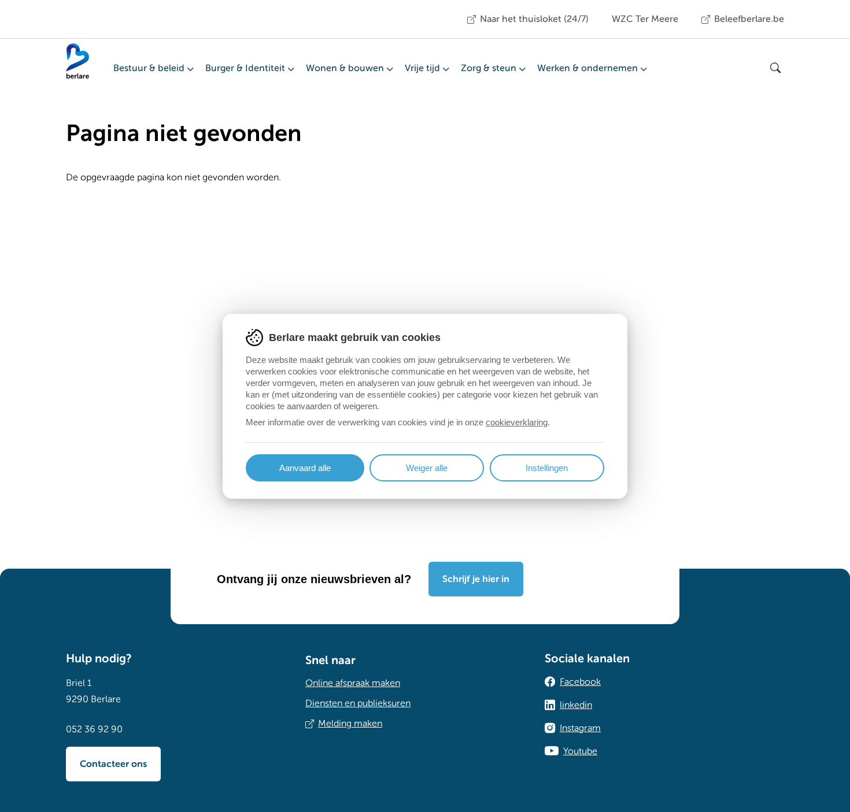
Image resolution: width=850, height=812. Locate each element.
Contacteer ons (113, 764)
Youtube (580, 751)
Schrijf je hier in (475, 579)
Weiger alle (427, 468)
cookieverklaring (517, 422)
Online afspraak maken (352, 683)
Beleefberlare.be (749, 19)
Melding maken (350, 723)
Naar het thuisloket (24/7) (534, 19)
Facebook (580, 682)
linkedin (576, 705)
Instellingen (547, 468)
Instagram (580, 728)
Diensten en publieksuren (358, 703)
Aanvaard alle (305, 468)
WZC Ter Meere (645, 19)
